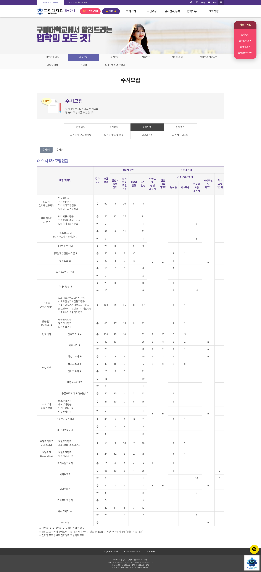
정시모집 (114, 57)
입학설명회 (90, 11)
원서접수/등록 (172, 11)
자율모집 (146, 57)
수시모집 (83, 57)
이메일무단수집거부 (132, 551)
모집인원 (147, 127)
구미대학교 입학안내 (50, 3)
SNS (111, 11)
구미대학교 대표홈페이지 (78, 3)
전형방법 (180, 127)
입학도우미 (193, 11)
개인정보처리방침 (111, 551)
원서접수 (245, 34)
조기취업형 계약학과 (115, 65)
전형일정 (80, 127)
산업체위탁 (177, 57)
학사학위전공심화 (209, 57)
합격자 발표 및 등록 (114, 135)
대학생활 (214, 11)
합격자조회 (245, 46)
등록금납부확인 (245, 52)
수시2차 (60, 149)
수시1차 (46, 149)
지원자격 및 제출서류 (80, 135)
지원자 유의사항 (180, 135)
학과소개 (131, 11)
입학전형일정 (52, 57)
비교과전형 (147, 135)
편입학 (83, 65)
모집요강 (151, 11)
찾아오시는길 (152, 551)
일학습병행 (52, 65)
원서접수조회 (245, 40)
